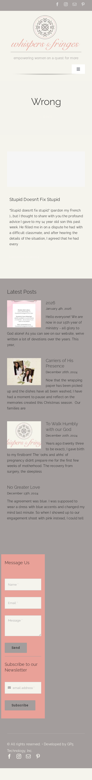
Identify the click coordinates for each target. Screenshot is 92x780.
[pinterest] (83, 4)
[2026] (24, 314)
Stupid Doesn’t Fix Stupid (34, 199)
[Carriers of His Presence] (24, 371)
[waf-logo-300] (46, 15)
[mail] (74, 4)
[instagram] (66, 4)
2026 (50, 302)
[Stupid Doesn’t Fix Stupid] (46, 169)
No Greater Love (23, 487)
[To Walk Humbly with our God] (24, 435)
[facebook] (57, 4)
